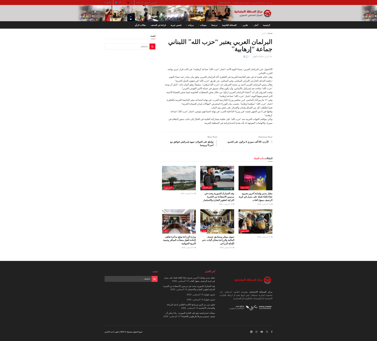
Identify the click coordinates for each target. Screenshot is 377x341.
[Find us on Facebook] (131, 2)
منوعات (203, 24)
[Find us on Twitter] (128, 2)
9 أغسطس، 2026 (226, 247)
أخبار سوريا (244, 187)
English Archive (224, 2)
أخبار (256, 24)
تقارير (245, 24)
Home (270, 33)
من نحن (269, 2)
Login (107, 2)
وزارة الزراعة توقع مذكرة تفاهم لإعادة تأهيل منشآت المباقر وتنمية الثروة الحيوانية (179, 240)
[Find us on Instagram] (120, 2)
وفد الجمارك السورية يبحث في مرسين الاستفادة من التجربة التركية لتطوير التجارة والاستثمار (218, 197)
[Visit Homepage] (253, 13)
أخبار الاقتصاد (207, 187)
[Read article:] (179, 178)
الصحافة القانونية (229, 24)
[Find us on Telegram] (116, 2)
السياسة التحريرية (258, 2)
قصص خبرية (176, 24)
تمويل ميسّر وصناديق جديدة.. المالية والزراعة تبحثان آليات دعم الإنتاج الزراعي (218, 240)
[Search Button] (106, 25)
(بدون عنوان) (209, 294)
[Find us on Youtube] (124, 2)
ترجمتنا (214, 24)
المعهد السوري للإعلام (242, 2)
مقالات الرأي (140, 24)
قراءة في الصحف (158, 24)
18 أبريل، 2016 (265, 56)
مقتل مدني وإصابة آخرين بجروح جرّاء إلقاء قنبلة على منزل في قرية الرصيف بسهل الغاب (255, 197)
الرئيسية (266, 24)
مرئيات (191, 24)
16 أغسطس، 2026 (264, 204)
